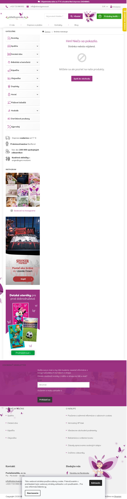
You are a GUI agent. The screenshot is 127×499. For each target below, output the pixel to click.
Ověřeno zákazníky (76, 452)
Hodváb (14, 110)
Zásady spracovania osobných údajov (84, 445)
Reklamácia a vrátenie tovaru (80, 438)
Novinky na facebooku (79, 473)
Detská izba (16, 54)
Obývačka (16, 78)
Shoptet (117, 496)
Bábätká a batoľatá (20, 62)
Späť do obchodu (82, 78)
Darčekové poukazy (20, 118)
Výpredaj (15, 126)
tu (45, 486)
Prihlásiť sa (44, 399)
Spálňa (14, 46)
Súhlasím (95, 483)
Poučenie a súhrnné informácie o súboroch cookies (90, 415)
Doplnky (15, 86)
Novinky (15, 38)
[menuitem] (12, 25)
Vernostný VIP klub (76, 423)
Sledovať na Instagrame (24, 210)
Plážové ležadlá (18, 102)
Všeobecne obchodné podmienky (82, 430)
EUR (104, 6)
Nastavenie (32, 493)
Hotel (13, 94)
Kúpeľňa (15, 70)
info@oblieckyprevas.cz (16, 481)
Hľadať (77, 16)
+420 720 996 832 (14, 484)
